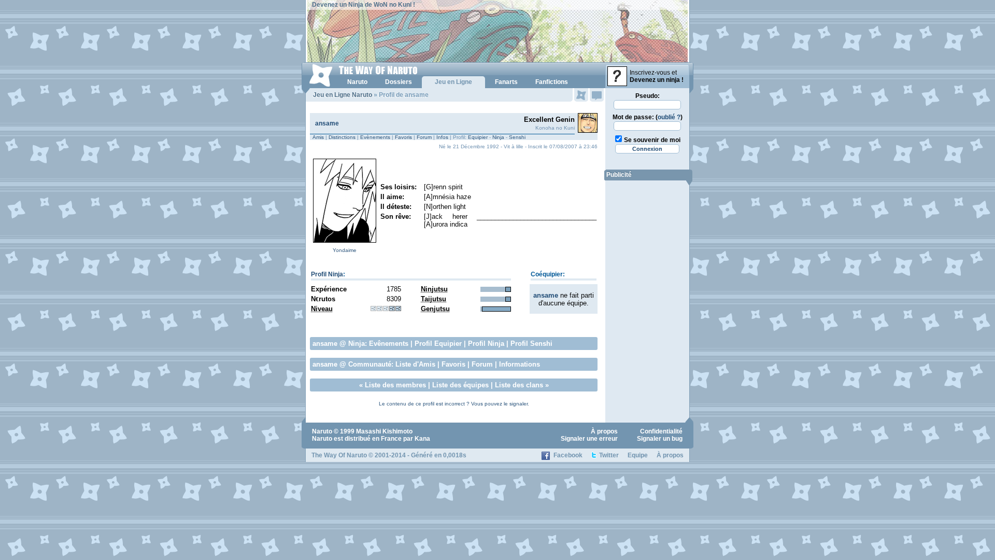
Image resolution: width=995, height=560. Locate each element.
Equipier (478, 137)
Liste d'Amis (415, 364)
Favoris (403, 137)
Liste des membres (395, 385)
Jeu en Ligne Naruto (342, 95)
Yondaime (345, 250)
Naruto (322, 431)
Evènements (375, 137)
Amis (318, 137)
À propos (604, 431)
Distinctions (342, 137)
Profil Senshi (531, 343)
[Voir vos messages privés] (597, 95)
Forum (424, 137)
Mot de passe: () (648, 117)
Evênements (388, 343)
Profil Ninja (327, 274)
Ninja (498, 137)
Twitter (609, 455)
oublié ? (669, 117)
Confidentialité (661, 431)
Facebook (567, 455)
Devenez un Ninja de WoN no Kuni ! (363, 4)
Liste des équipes (460, 385)
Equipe (638, 455)
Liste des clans (519, 385)
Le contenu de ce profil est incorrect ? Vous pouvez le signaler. (454, 404)
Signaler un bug (660, 438)
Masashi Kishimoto (384, 431)
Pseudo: (647, 96)
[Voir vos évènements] (581, 95)
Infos (442, 137)
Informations (519, 364)
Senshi (517, 137)
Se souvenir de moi (652, 140)
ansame (327, 123)
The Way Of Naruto (339, 455)
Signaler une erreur (589, 438)
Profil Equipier (438, 343)
